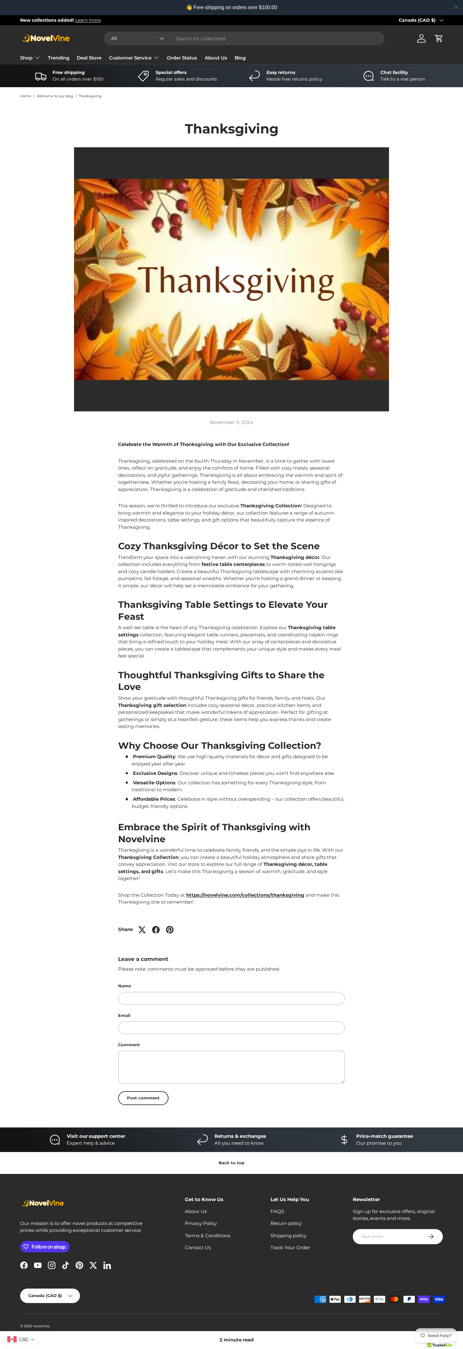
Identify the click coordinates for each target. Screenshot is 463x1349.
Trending (58, 58)
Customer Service (130, 58)
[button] (439, 38)
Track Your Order (290, 1247)
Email (124, 1015)
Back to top (231, 1162)
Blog (240, 58)
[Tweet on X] (142, 930)
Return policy (286, 1223)
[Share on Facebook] (156, 930)
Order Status (182, 58)
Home (25, 96)
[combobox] (244, 38)
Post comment (143, 1097)
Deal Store (89, 58)
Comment (129, 1044)
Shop (26, 58)
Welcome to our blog (55, 96)
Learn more (88, 20)
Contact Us (198, 1247)
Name (124, 985)
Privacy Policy (201, 1223)
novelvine (41, 1326)
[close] (456, 7)
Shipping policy (288, 1236)
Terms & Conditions (207, 1236)
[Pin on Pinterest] (170, 930)
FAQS (277, 1211)
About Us (216, 58)
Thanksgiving (90, 96)
